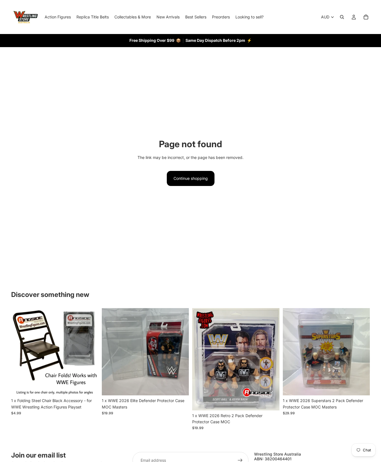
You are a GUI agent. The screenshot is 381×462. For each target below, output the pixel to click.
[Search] (342, 17)
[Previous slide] (19, 352)
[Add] (90, 387)
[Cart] (366, 17)
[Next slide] (90, 352)
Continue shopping (190, 178)
